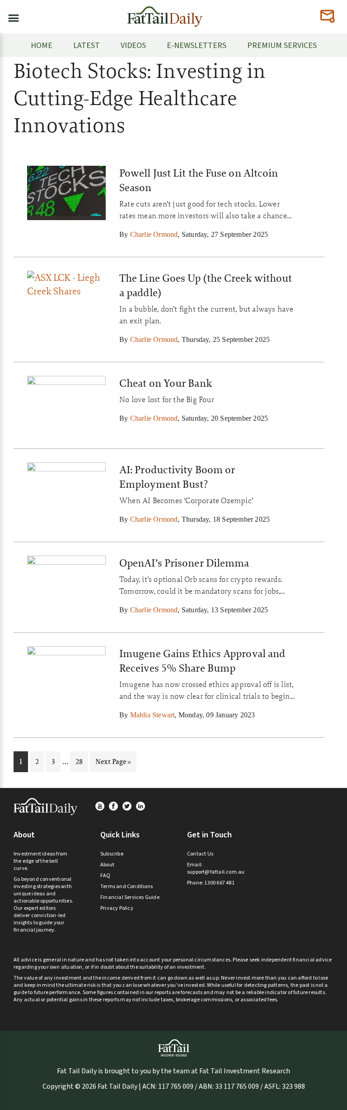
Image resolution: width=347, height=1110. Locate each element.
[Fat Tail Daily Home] (164, 13)
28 (81, 761)
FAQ (105, 875)
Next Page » (113, 764)
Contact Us (200, 854)
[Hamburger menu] (10, 16)
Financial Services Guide (129, 897)
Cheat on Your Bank (165, 383)
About (107, 865)
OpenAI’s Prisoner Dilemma (184, 563)
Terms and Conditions (126, 886)
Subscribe (111, 854)
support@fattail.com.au (215, 872)
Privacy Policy (116, 908)
